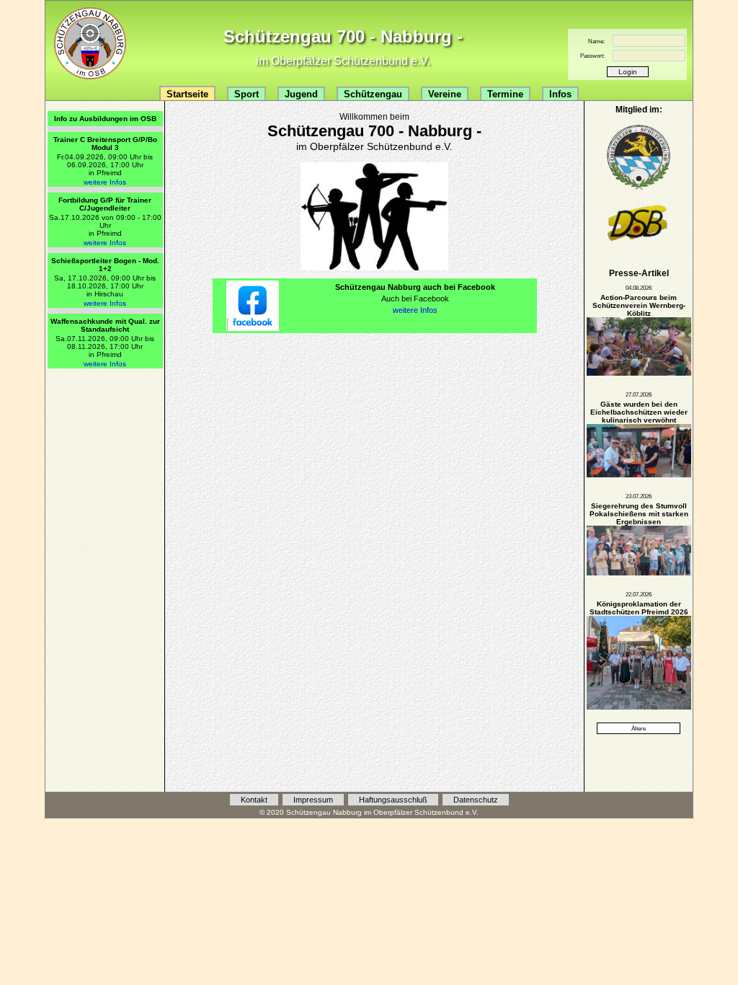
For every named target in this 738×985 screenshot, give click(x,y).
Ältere (638, 728)
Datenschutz (475, 799)
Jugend (301, 94)
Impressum (313, 799)
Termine (505, 94)
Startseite (187, 94)
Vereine (444, 94)
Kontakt (254, 799)
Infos (560, 94)
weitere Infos (105, 182)
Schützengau (373, 94)
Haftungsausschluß (393, 799)
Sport (246, 94)
